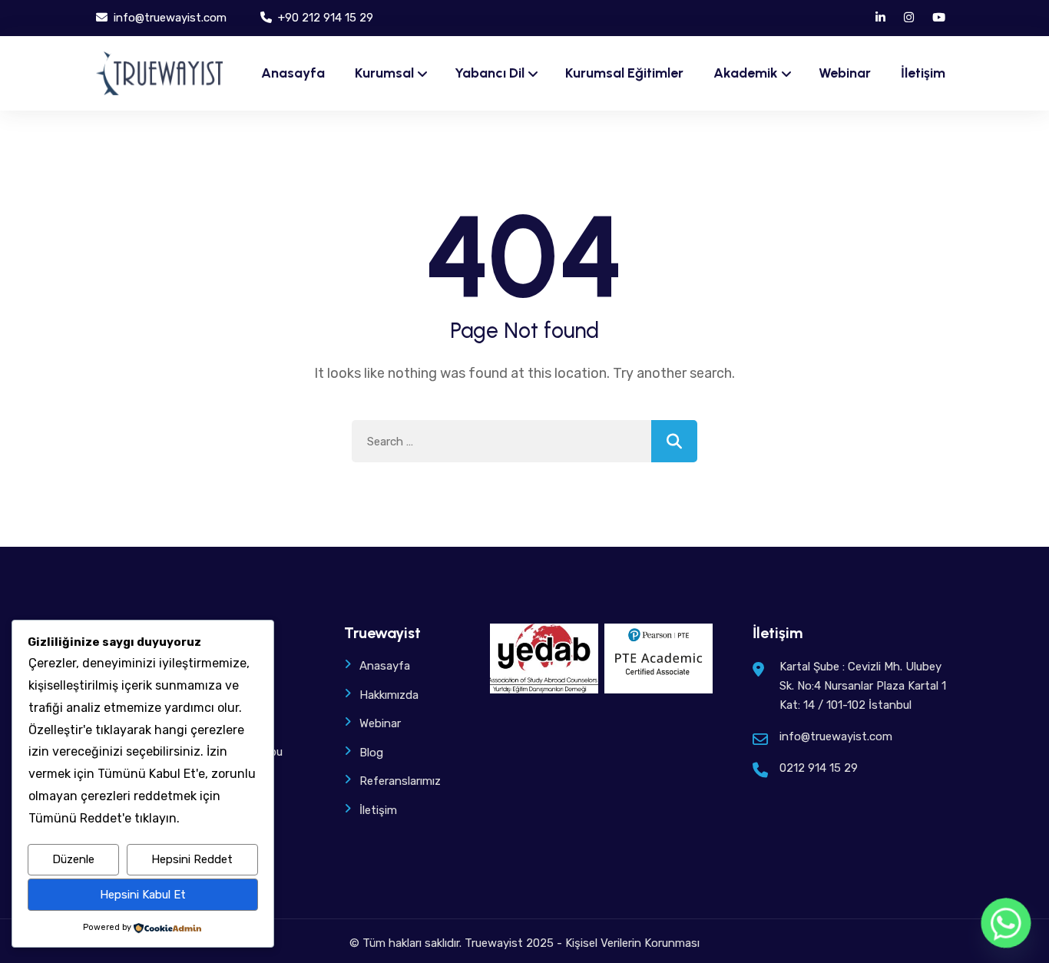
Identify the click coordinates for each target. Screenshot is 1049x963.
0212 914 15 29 (818, 768)
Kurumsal (384, 73)
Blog (371, 752)
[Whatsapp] (1006, 923)
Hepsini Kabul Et (143, 895)
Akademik (745, 73)
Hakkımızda (389, 695)
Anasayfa (293, 73)
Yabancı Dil (489, 73)
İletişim (923, 73)
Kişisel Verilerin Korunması (632, 943)
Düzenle (73, 859)
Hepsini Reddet (192, 859)
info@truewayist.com (169, 18)
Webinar (845, 73)
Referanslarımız (400, 781)
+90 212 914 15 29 (324, 18)
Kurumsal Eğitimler (624, 73)
